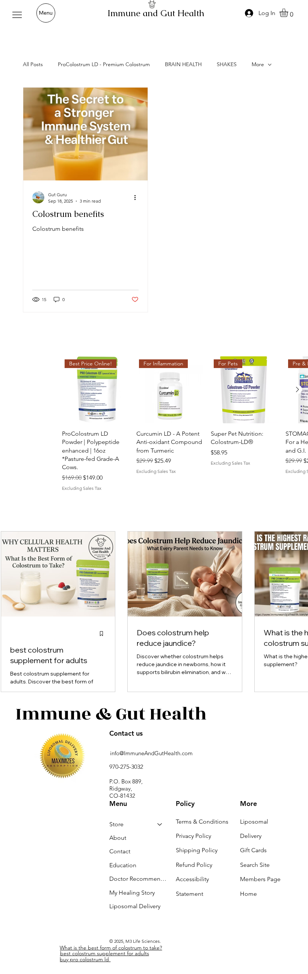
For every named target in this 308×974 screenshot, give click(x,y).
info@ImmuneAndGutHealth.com (151, 753)
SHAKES (227, 64)
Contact (119, 851)
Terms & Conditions (202, 821)
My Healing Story (132, 892)
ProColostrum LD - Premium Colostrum (104, 64)
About (117, 837)
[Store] (160, 824)
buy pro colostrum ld (85, 959)
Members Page (260, 879)
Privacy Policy (193, 835)
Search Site (255, 864)
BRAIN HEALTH (183, 64)
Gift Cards (253, 850)
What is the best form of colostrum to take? (111, 947)
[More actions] (137, 197)
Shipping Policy (196, 850)
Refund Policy (194, 864)
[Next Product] (297, 389)
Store (116, 824)
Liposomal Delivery (134, 906)
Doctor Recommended (139, 878)
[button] (288, 12)
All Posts (33, 64)
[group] (185, 424)
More (258, 64)
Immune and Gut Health (155, 13)
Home (248, 893)
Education (122, 865)
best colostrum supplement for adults (104, 953)
